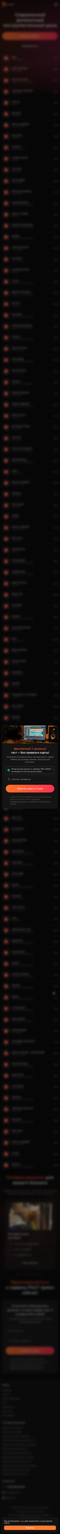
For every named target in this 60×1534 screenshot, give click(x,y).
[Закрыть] (54, 729)
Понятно (30, 1528)
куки (22, 1521)
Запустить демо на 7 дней (30, 788)
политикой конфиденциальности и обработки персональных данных (30, 801)
